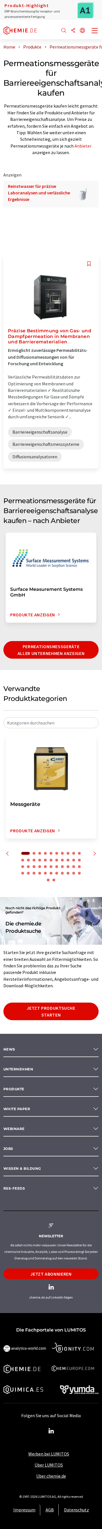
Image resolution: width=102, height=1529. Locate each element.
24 (34, 866)
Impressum (24, 1510)
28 (56, 866)
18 (62, 860)
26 (45, 866)
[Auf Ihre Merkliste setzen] (89, 264)
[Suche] (64, 31)
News (9, 1049)
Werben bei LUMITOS (48, 1454)
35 (34, 873)
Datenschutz (76, 1510)
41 (68, 873)
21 (79, 860)
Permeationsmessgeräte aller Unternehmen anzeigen (51, 650)
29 (62, 866)
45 (53, 880)
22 (22, 866)
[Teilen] (73, 31)
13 (34, 860)
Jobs (8, 1148)
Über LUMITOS (49, 1465)
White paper (16, 1109)
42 (73, 873)
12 (28, 860)
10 (79, 853)
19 (68, 860)
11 (22, 860)
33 (22, 873)
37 (45, 873)
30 (68, 866)
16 (51, 860)
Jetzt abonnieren (50, 1274)
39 (56, 873)
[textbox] (51, 722)
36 (39, 873)
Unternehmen (18, 1069)
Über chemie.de (51, 1476)
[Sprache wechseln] (82, 31)
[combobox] (51, 722)
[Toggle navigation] (95, 31)
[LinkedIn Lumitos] (51, 1431)
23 (28, 866)
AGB (50, 1510)
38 (51, 873)
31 (73, 866)
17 (56, 860)
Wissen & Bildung (22, 1168)
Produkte (13, 1089)
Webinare (14, 1129)
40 (62, 873)
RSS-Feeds (14, 1188)
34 (28, 873)
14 (39, 860)
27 (51, 866)
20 (73, 860)
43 (79, 873)
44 (48, 880)
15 (45, 860)
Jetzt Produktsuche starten (51, 1011)
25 (39, 866)
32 (79, 866)
